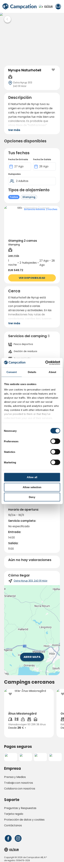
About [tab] (52, 372)
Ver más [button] (14, 130)
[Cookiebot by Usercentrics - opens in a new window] (45, 362)
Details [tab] (32, 372)
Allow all (32, 477)
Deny (32, 497)
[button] (32, 244)
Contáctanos (13, 825)
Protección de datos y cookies (24, 820)
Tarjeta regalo (13, 814)
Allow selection (32, 487)
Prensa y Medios (15, 777)
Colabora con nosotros (19, 788)
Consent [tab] (11, 372)
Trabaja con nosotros (18, 783)
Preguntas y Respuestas (20, 808)
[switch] (55, 441)
